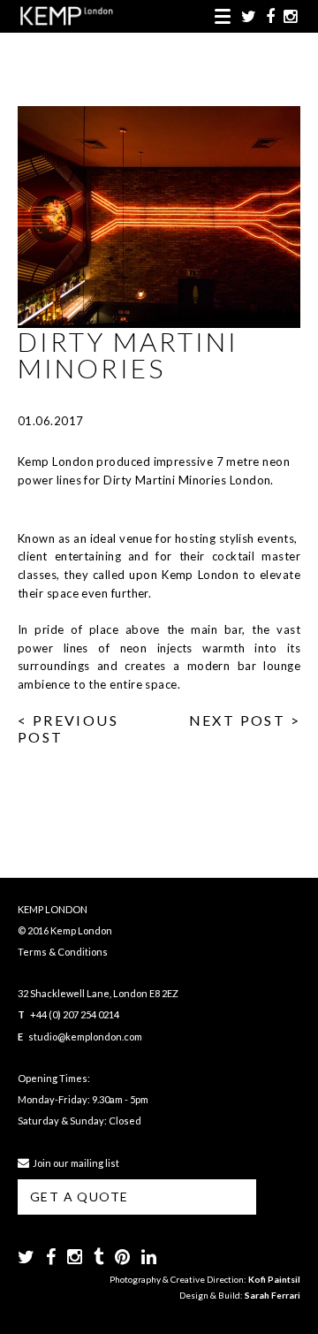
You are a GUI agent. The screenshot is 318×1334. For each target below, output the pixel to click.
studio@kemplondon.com (85, 1036)
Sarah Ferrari (272, 1295)
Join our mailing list (74, 1163)
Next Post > (244, 720)
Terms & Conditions (63, 951)
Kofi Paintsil (274, 1279)
